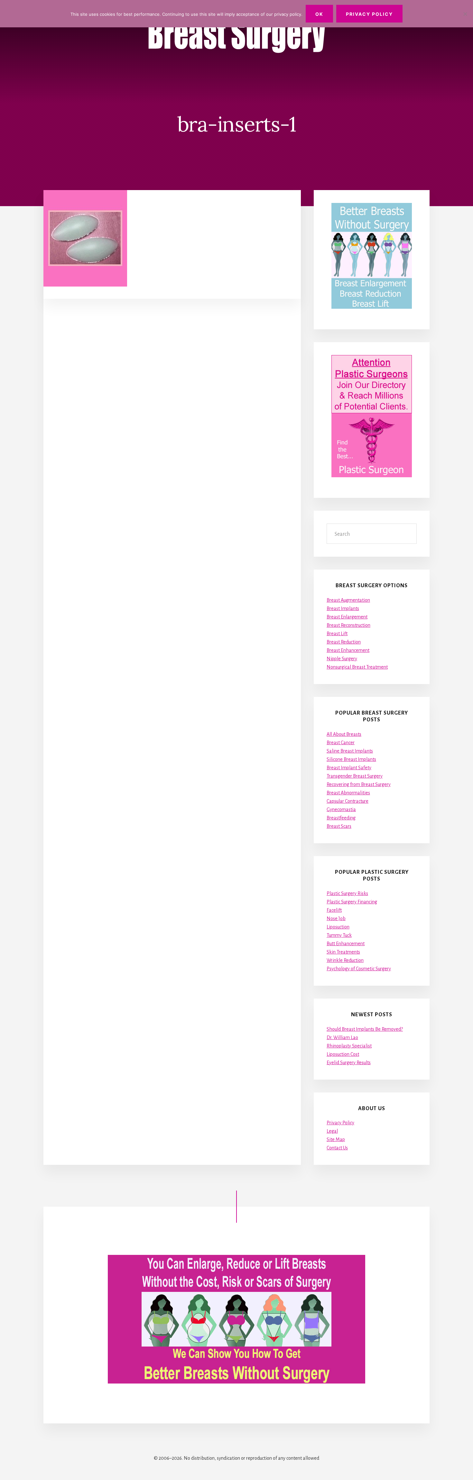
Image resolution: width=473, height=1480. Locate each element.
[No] (465, 14)
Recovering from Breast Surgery (359, 784)
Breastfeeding (341, 817)
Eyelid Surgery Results (349, 1062)
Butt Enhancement (346, 943)
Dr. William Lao (342, 1037)
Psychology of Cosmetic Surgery (359, 968)
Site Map (336, 1139)
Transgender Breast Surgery (355, 776)
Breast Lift (337, 633)
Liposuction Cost (343, 1054)
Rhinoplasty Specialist (349, 1045)
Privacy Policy (340, 1122)
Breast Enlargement (347, 616)
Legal (332, 1131)
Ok (319, 14)
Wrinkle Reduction (345, 960)
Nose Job (336, 918)
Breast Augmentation (348, 600)
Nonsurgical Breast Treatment (357, 667)
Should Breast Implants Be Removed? (365, 1029)
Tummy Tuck (339, 935)
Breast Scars (339, 826)
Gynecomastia (341, 809)
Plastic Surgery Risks (347, 893)
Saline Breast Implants (350, 751)
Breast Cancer (341, 742)
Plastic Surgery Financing (352, 901)
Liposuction (338, 926)
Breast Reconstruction (348, 625)
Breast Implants (343, 608)
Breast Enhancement (348, 650)
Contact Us (337, 1147)
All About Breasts (344, 734)
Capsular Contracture (347, 801)
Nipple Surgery (342, 658)
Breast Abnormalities (348, 792)
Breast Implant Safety (349, 767)
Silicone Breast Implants (351, 759)
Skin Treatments (343, 952)
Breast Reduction (344, 641)
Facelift (334, 910)
